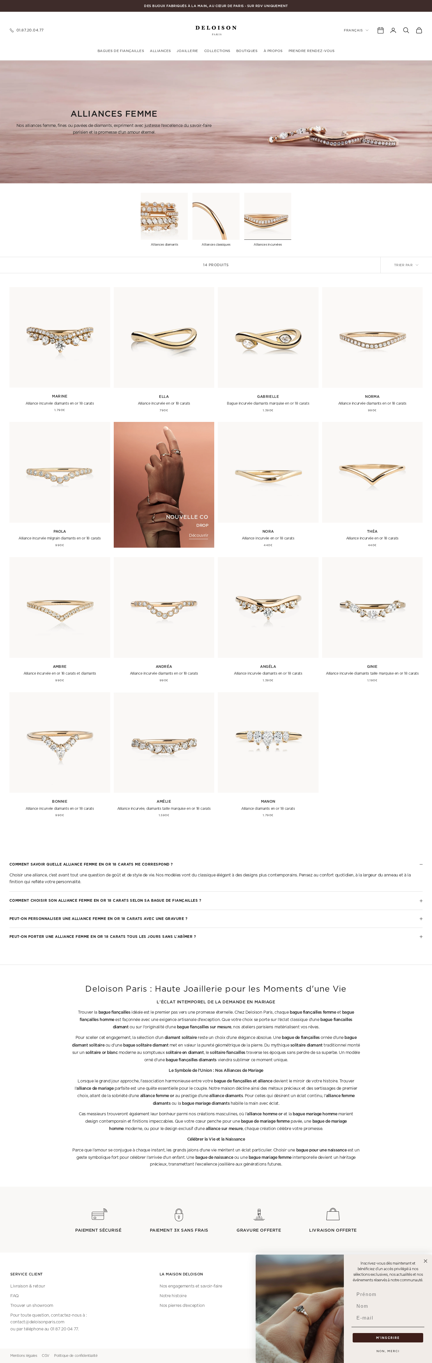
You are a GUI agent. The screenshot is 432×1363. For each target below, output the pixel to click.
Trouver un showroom (31, 1306)
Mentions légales (23, 1355)
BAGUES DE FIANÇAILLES (121, 51)
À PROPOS (273, 51)
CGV (45, 1355)
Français (353, 30)
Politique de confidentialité (75, 1355)
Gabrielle (268, 396)
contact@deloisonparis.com (37, 1322)
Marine (59, 396)
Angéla (268, 666)
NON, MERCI (388, 1351)
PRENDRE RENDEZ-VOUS (312, 51)
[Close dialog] (425, 1261)
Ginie (372, 666)
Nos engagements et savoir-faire (191, 1286)
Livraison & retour (27, 1286)
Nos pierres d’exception (182, 1306)
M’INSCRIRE (388, 1338)
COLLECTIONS (217, 51)
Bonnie (59, 802)
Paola (59, 531)
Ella (164, 396)
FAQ (14, 1296)
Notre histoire (173, 1296)
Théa (372, 531)
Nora (268, 531)
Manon (268, 802)
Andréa (164, 666)
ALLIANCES (160, 51)
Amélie (164, 802)
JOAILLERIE (187, 51)
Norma (372, 396)
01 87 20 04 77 (64, 1329)
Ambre (60, 666)
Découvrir (198, 536)
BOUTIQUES (247, 51)
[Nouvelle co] (164, 485)
